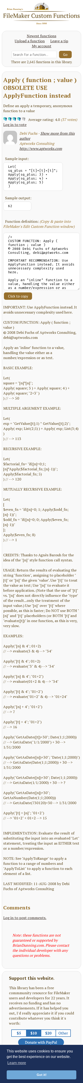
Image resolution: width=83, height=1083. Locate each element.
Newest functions (41, 35)
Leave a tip (59, 40)
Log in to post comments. (24, 917)
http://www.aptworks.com (40, 148)
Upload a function (30, 40)
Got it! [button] (42, 1075)
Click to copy (18, 296)
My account (41, 46)
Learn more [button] (16, 1063)
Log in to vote (15, 124)
